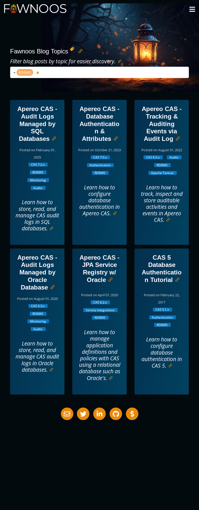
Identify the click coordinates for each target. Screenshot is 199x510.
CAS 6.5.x (153, 157)
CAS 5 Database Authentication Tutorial (162, 268)
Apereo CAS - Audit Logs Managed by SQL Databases (37, 123)
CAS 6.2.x (100, 302)
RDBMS (37, 172)
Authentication (100, 165)
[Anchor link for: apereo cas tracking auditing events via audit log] (176, 138)
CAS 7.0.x (100, 157)
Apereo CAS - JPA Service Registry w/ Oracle (99, 268)
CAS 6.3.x (38, 306)
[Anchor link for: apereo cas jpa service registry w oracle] (109, 279)
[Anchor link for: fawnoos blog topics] (79, 50)
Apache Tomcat (162, 173)
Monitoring (38, 180)
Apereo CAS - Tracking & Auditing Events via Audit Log (162, 123)
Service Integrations (100, 310)
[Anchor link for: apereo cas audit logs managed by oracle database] (51, 287)
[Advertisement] (99, 457)
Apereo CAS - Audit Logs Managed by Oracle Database (37, 272)
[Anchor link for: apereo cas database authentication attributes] (114, 138)
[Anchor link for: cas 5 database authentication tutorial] (176, 279)
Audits (37, 188)
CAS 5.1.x (162, 310)
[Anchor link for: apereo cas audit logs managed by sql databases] (52, 138)
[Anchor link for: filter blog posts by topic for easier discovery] (118, 61)
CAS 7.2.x (38, 165)
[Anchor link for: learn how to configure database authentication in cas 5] (169, 365)
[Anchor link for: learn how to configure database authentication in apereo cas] (113, 213)
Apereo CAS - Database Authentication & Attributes (99, 123)
